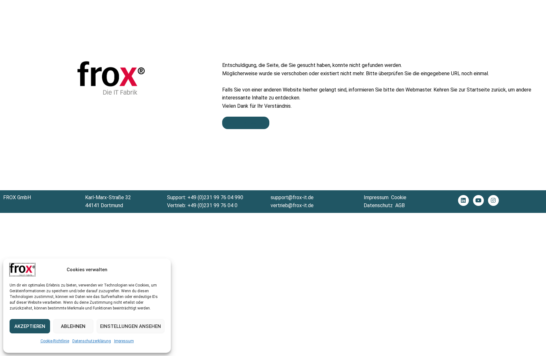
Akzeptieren (29, 326)
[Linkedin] (463, 200)
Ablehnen (73, 326)
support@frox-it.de (292, 197)
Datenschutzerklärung (91, 341)
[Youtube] (478, 200)
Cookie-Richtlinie (54, 341)
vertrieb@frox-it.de (292, 205)
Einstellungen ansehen (130, 326)
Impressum (124, 341)
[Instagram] (493, 200)
